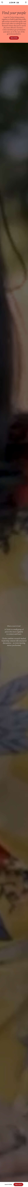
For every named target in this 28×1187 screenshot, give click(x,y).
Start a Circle (14, 38)
